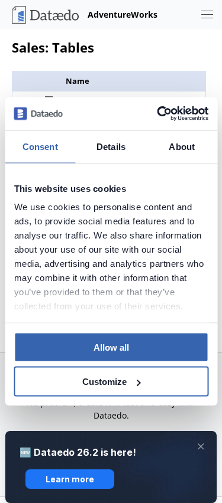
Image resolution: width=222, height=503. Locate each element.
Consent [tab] (40, 146)
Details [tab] (111, 146)
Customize (104, 382)
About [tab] (182, 146)
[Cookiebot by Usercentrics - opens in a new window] (158, 114)
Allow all (111, 347)
